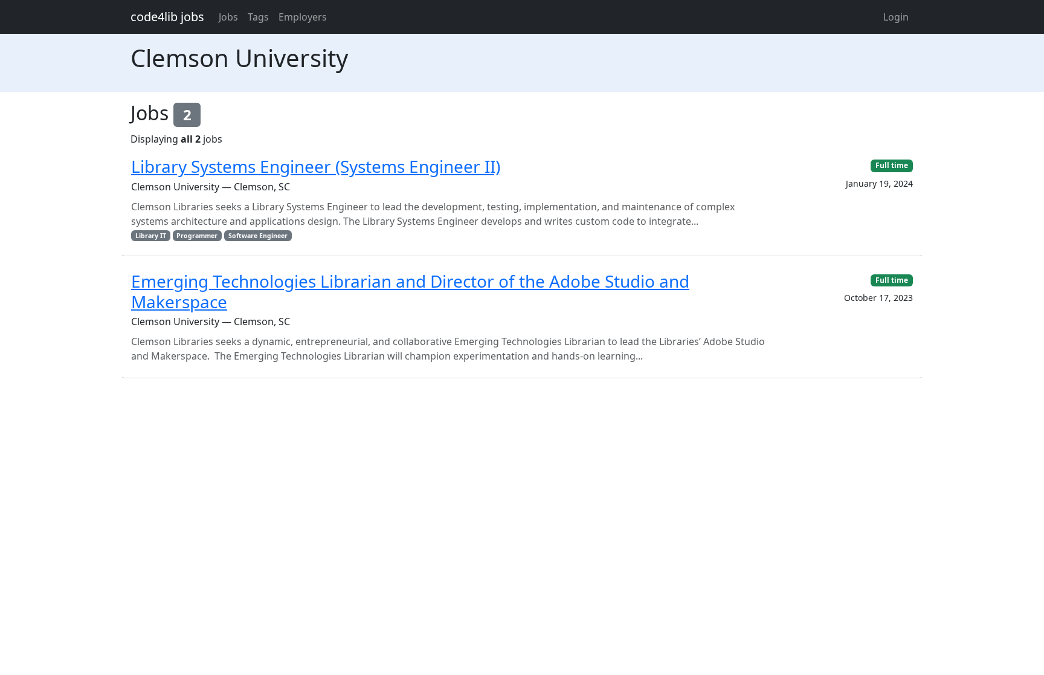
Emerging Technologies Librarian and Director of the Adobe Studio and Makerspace (410, 291)
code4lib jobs (167, 16)
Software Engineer (258, 235)
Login (896, 17)
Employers (303, 17)
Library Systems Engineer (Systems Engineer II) (315, 166)
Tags (258, 17)
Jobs (228, 17)
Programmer (197, 235)
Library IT (150, 235)
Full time (891, 165)
